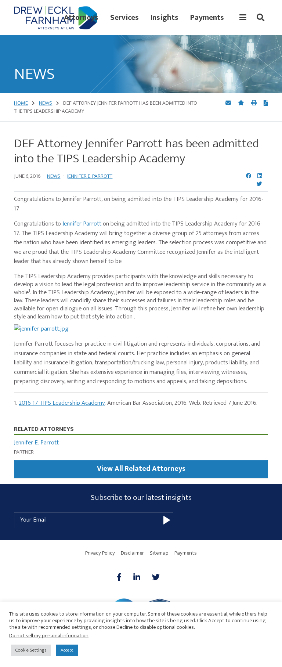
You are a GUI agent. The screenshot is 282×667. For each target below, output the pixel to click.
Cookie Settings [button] (30, 650)
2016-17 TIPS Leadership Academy (62, 403)
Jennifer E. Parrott (89, 176)
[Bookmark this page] (241, 103)
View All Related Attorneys (141, 469)
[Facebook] (122, 578)
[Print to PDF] (266, 103)
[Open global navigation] (243, 17)
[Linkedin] (136, 578)
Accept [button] (67, 650)
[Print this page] (254, 103)
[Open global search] (260, 17)
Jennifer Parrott (82, 224)
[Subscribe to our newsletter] (167, 520)
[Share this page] (228, 103)
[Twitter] (156, 578)
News (53, 176)
